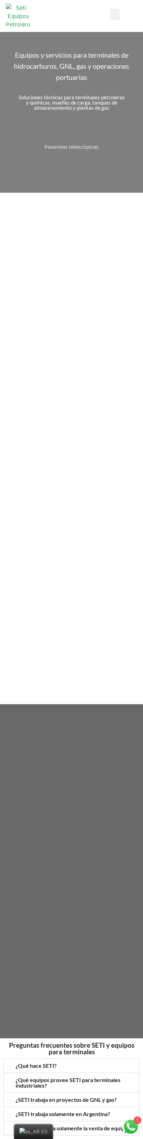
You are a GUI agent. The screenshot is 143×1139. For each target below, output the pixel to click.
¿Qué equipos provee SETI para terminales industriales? (68, 1082)
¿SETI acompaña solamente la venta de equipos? (74, 1128)
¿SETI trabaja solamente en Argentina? (63, 1114)
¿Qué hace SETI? (36, 1065)
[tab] (71, 1066)
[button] (115, 14)
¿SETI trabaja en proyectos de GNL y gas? (66, 1099)
